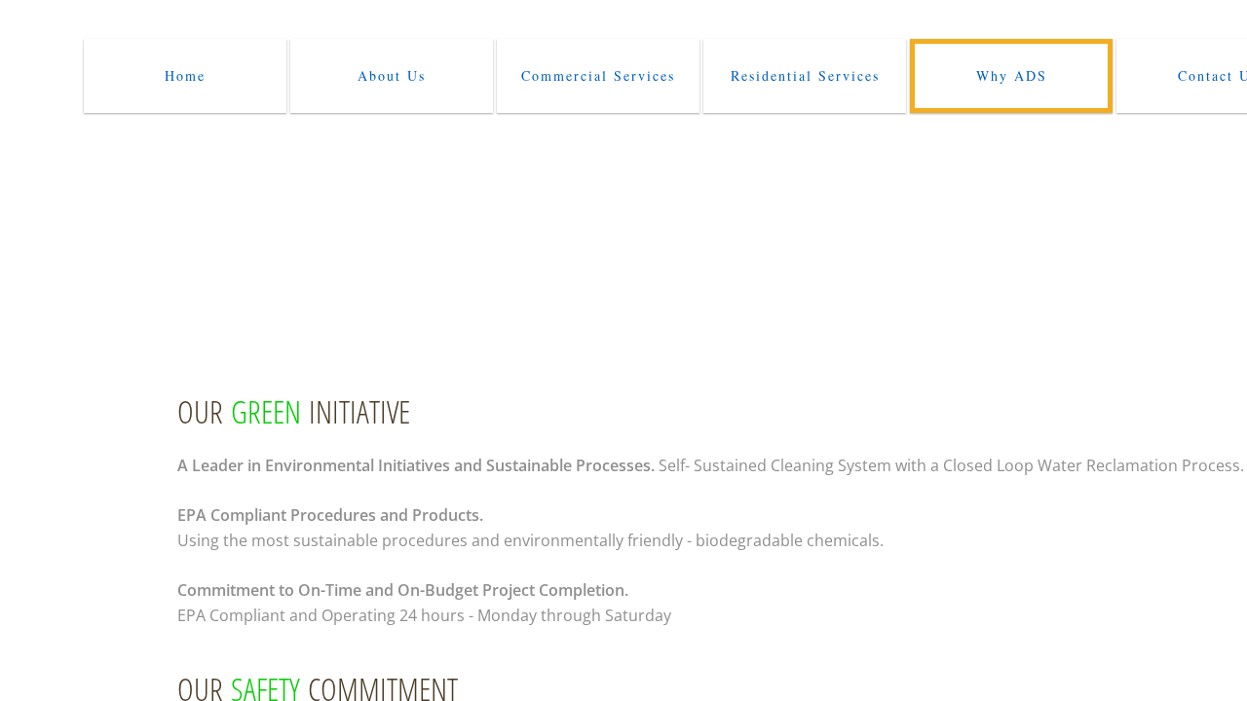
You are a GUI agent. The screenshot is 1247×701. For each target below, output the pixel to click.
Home (185, 75)
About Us (392, 75)
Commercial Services (598, 75)
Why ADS (1011, 75)
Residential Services (805, 75)
